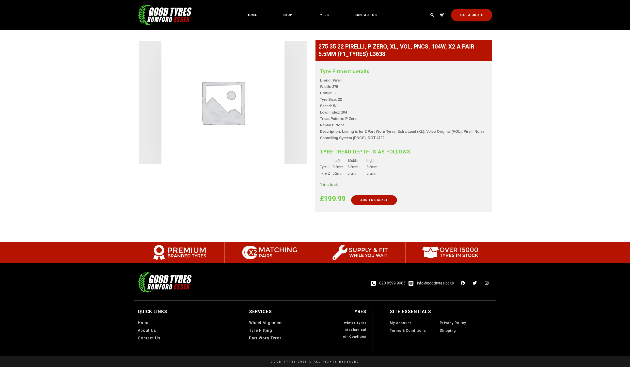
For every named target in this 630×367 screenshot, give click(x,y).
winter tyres (355, 323)
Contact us (365, 15)
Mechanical (355, 330)
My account (400, 323)
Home (252, 15)
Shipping (448, 331)
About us (147, 330)
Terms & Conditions (408, 331)
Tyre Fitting (260, 330)
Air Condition (354, 336)
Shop (287, 15)
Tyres (323, 15)
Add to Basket (374, 200)
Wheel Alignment (266, 322)
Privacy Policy (453, 323)
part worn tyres (265, 338)
